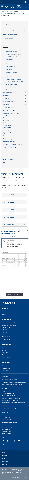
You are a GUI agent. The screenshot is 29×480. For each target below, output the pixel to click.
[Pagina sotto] (17, 294)
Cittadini (4, 348)
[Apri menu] (2, 6)
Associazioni (5, 352)
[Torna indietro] (2, 231)
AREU (2, 11)
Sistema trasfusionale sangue (9, 325)
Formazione (5, 355)
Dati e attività (5, 370)
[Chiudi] (24, 241)
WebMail (4, 452)
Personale (21, 13)
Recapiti (4, 391)
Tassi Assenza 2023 (9, 210)
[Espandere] (21, 294)
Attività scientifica (6, 337)
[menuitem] (9, 30)
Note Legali (5, 455)
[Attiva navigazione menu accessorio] (2, 2)
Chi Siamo (9, 11)
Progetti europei (6, 339)
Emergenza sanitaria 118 (8, 323)
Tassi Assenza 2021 (9, 224)
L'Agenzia (16, 11)
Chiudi (25, 477)
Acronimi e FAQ (6, 368)
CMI (3, 334)
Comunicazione (6, 366)
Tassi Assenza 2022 (9, 217)
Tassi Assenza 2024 (9, 202)
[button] (26, 7)
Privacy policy (15, 477)
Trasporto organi (6, 327)
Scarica (15, 236)
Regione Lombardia (8, 2)
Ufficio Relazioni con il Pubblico (10, 409)
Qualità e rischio (6, 357)
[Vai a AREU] (10, 303)
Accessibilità (5, 461)
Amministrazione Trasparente (9, 13)
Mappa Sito (5, 464)
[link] (25, 2)
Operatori (4, 350)
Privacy (4, 474)
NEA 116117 (5, 332)
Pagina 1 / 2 (9, 294)
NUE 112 (4, 330)
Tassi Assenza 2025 (9, 195)
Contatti (4, 314)
